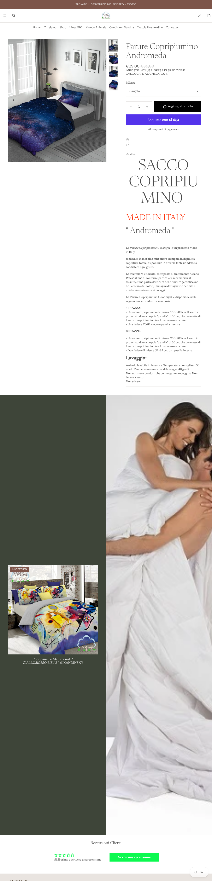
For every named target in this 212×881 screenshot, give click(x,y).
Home (37, 27)
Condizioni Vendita (121, 27)
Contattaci (172, 27)
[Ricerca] (13, 15)
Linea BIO (75, 27)
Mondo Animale (96, 27)
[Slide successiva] (101, 100)
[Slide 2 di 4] (113, 58)
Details (130, 154)
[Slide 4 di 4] (113, 84)
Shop (63, 27)
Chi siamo (50, 27)
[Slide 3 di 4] (113, 71)
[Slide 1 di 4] (113, 45)
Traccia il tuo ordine (150, 27)
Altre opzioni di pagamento (163, 129)
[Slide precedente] (12, 100)
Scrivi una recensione (134, 857)
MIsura (130, 83)
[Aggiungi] (91, 648)
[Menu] (5, 15)
